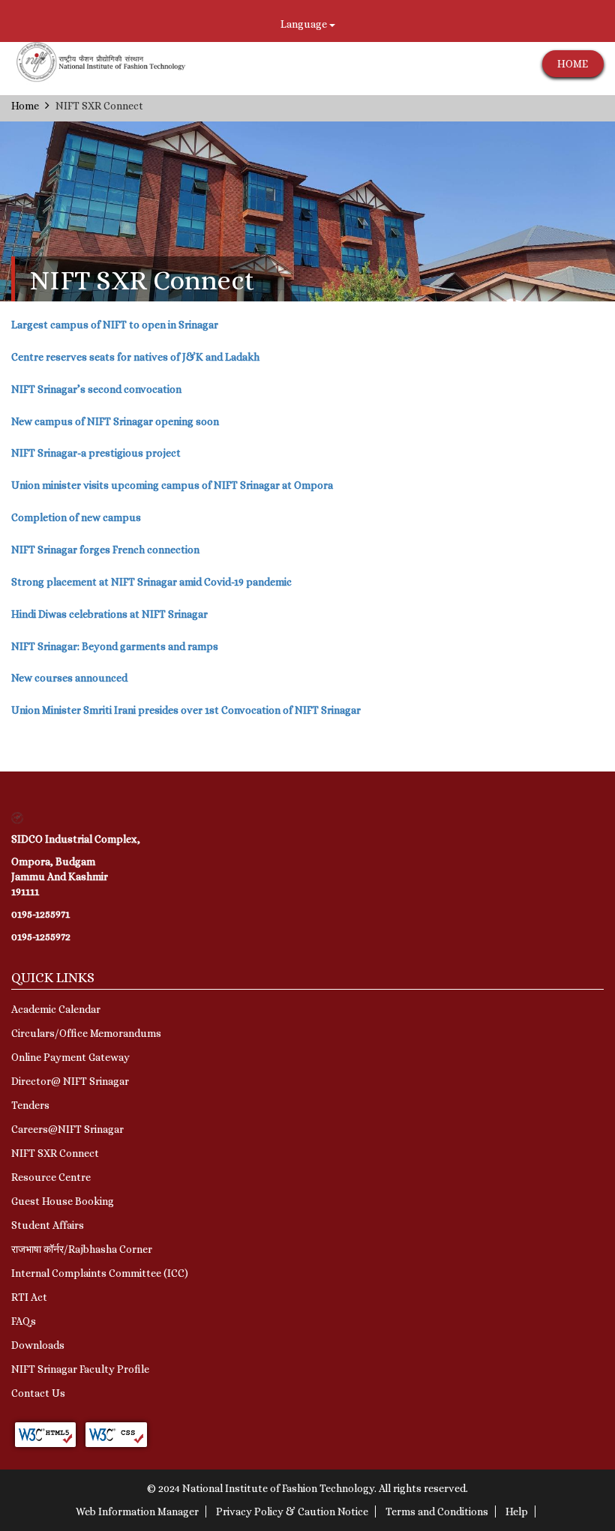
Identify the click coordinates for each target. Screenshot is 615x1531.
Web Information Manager (137, 1512)
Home (25, 106)
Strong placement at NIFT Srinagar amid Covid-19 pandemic (151, 582)
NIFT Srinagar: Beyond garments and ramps (114, 646)
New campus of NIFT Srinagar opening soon (115, 421)
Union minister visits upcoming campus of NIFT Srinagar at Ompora (172, 485)
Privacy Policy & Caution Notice (292, 1512)
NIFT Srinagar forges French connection (105, 550)
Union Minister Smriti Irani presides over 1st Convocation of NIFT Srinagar (186, 710)
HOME (572, 64)
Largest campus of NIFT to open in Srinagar (114, 325)
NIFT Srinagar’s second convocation (96, 389)
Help (517, 1512)
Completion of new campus (76, 517)
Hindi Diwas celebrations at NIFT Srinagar (109, 614)
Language (304, 24)
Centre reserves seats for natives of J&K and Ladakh (135, 357)
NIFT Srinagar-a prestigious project (96, 453)
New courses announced (69, 678)
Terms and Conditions (437, 1512)
